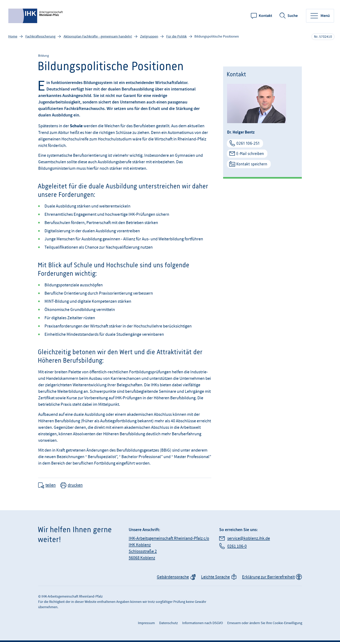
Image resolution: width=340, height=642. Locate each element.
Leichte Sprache (215, 577)
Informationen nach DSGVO (202, 623)
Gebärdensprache (173, 577)
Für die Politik (176, 36)
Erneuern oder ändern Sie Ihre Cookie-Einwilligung (264, 623)
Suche (292, 15)
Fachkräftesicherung (40, 36)
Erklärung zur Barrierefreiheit (268, 577)
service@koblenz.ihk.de (248, 538)
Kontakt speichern (251, 163)
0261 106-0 (237, 546)
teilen (50, 485)
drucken (75, 485)
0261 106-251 (248, 143)
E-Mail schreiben (250, 153)
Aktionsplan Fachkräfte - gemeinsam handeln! (98, 36)
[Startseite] (36, 16)
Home (12, 36)
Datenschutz (168, 623)
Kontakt (265, 15)
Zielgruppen (149, 36)
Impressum (146, 623)
